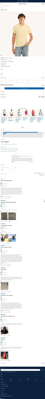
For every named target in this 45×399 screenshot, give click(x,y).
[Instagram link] (10, 379)
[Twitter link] (19, 379)
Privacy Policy (13, 371)
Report (9, 221)
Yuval (1, 248)
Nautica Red (25, 71)
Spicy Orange (29, 71)
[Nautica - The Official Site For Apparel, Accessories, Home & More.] (22, 3)
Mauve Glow (7, 75)
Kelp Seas (3, 75)
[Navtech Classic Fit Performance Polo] (4, 112)
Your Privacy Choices (4, 386)
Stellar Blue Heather (21, 71)
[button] (2, 149)
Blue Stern (15, 71)
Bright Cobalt (19, 71)
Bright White (7, 71)
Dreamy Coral (5, 71)
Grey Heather (35, 71)
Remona (2, 341)
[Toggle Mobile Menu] (1, 3)
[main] (22, 186)
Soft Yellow (1, 75)
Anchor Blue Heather (17, 71)
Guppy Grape (3, 71)
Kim (1, 317)
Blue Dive (5, 75)
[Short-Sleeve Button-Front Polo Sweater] (11, 112)
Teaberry (23, 71)
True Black (31, 71)
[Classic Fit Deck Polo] (33, 112)
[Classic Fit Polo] (26, 112)
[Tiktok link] (36, 379)
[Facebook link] (27, 379)
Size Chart (42, 85)
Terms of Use (9, 371)
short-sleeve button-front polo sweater (11, 118)
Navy (1, 71)
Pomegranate (9, 75)
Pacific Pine (11, 71)
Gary (1, 182)
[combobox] (40, 173)
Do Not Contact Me (3, 388)
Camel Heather (9, 71)
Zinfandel (27, 71)
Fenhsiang (2, 203)
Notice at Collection (3, 384)
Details (12, 61)
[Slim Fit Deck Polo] (40, 112)
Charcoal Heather (33, 71)
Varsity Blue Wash (13, 71)
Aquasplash (11, 75)
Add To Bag (24, 88)
